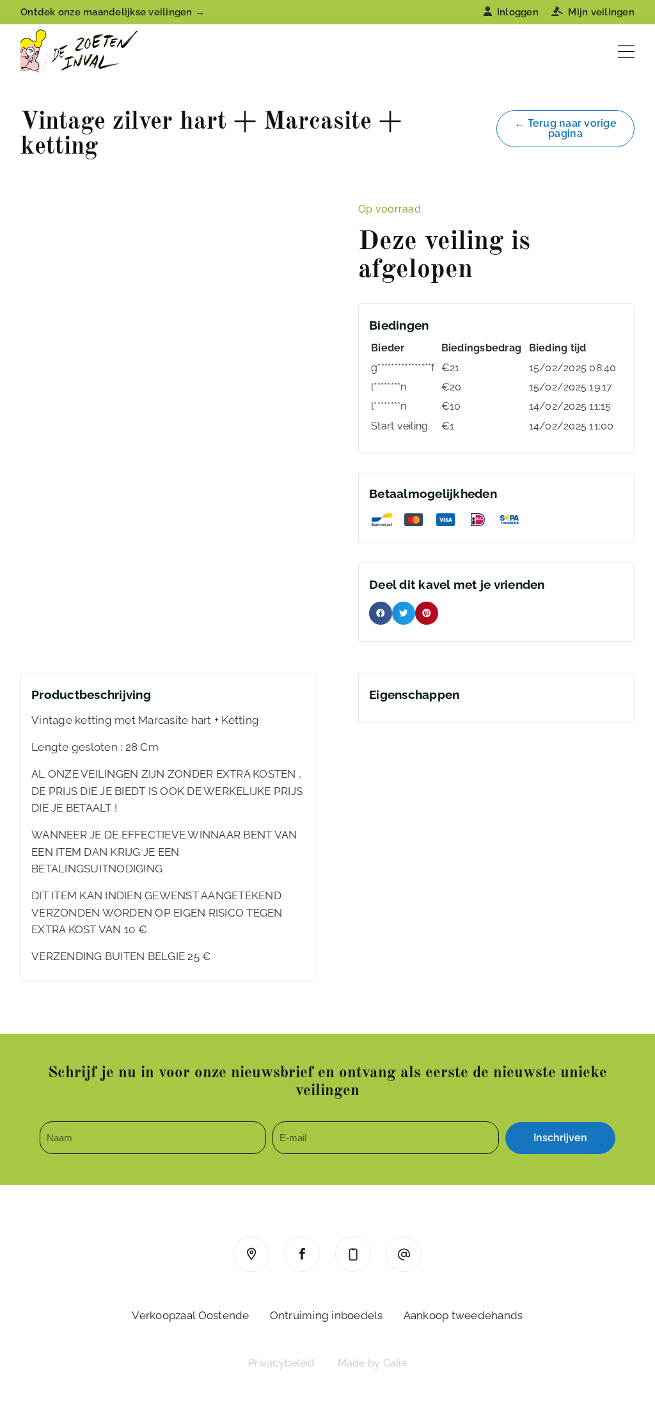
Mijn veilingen (601, 12)
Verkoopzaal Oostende (190, 1315)
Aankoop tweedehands (463, 1315)
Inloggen (518, 12)
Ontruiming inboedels (326, 1315)
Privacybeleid (281, 1363)
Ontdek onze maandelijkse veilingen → (112, 12)
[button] (380, 613)
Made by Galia (372, 1363)
